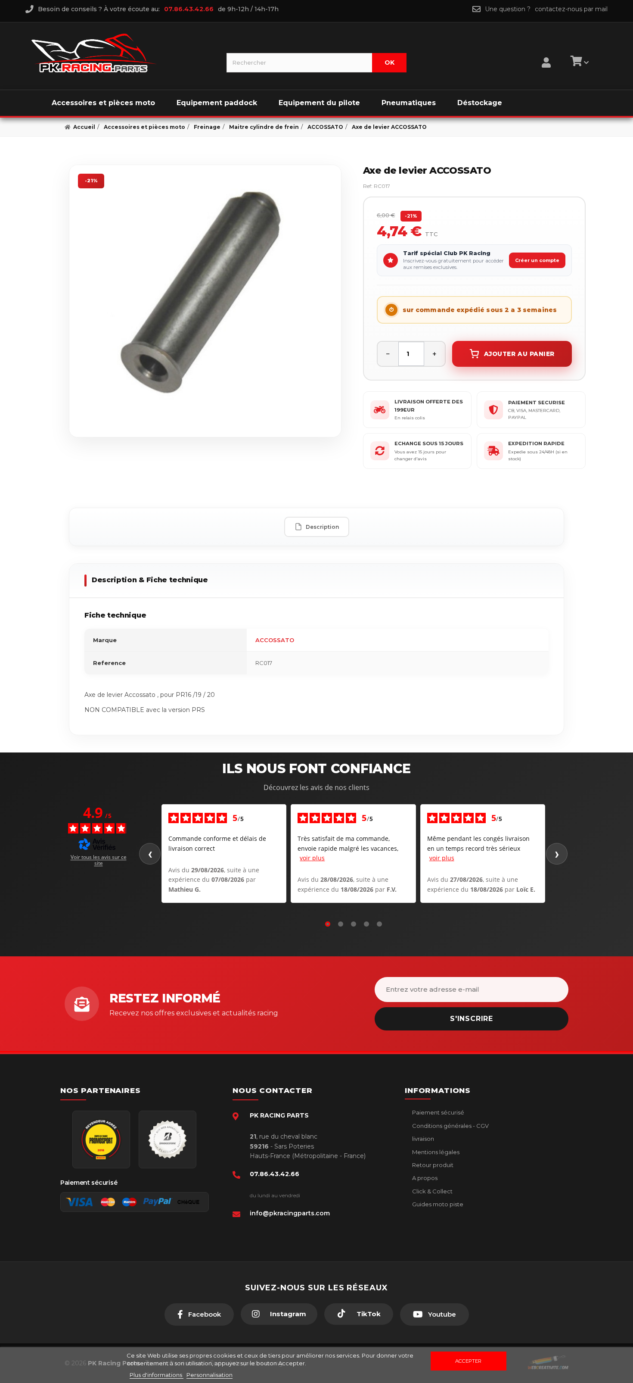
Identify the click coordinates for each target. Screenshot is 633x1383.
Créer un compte (537, 260)
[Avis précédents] (150, 854)
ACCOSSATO (274, 640)
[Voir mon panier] (578, 62)
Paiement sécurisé (437, 1112)
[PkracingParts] (121, 53)
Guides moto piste (437, 1204)
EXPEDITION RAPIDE (536, 443)
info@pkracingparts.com (290, 1213)
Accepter (468, 1361)
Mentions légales (435, 1152)
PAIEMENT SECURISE (536, 403)
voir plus (312, 858)
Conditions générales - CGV (450, 1125)
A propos (424, 1177)
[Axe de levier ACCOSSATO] (205, 301)
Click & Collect (432, 1191)
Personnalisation (209, 1374)
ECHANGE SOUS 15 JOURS (428, 443)
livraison (422, 1138)
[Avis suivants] (557, 854)
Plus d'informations (156, 1374)
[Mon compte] (546, 51)
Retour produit (432, 1164)
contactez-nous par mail (571, 9)
